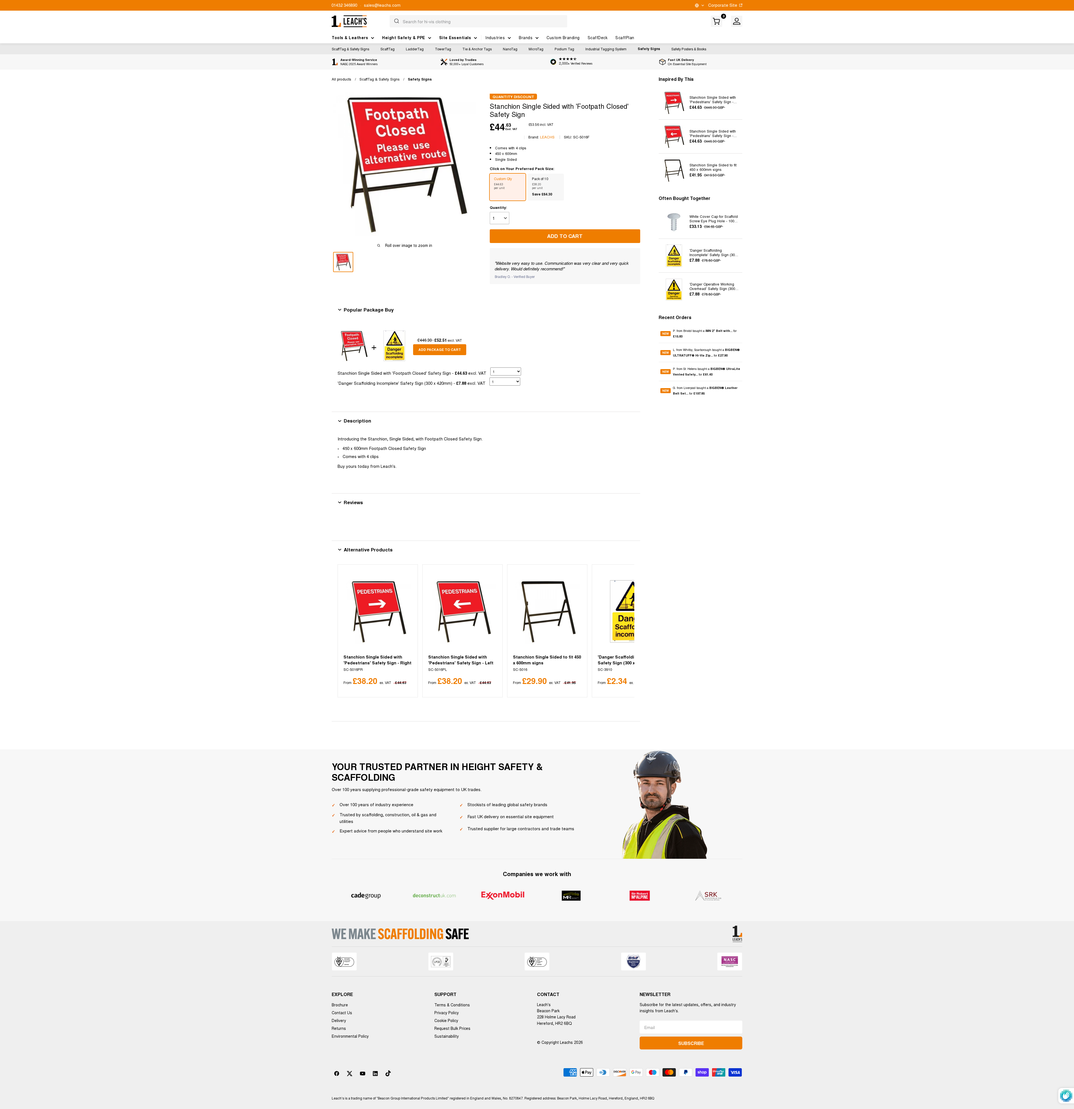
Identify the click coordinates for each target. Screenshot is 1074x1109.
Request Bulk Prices (452, 1028)
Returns (339, 1028)
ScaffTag (387, 48)
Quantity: (498, 207)
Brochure (340, 1004)
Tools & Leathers (350, 37)
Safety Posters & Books (688, 48)
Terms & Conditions (452, 1004)
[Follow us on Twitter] (349, 1073)
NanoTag (510, 48)
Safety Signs (649, 48)
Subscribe (691, 1043)
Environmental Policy (350, 1036)
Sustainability (446, 1036)
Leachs (547, 137)
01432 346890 (344, 5)
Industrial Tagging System (605, 48)
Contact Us (342, 1012)
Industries (495, 37)
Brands (526, 37)
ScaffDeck (598, 37)
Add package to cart (439, 349)
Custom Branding (563, 37)
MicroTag (536, 48)
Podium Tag (564, 48)
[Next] (623, 631)
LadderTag (415, 48)
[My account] (736, 21)
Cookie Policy (446, 1020)
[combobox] (478, 21)
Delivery (339, 1020)
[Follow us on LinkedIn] (375, 1073)
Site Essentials (455, 37)
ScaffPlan (624, 37)
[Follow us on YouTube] (362, 1073)
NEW (665, 334)
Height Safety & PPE (403, 37)
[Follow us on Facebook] (336, 1073)
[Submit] (396, 21)
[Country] (699, 5)
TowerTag (443, 48)
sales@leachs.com (382, 5)
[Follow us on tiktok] (388, 1073)
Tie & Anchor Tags (477, 48)
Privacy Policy (446, 1012)
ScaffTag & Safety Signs (350, 48)
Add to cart (565, 236)
